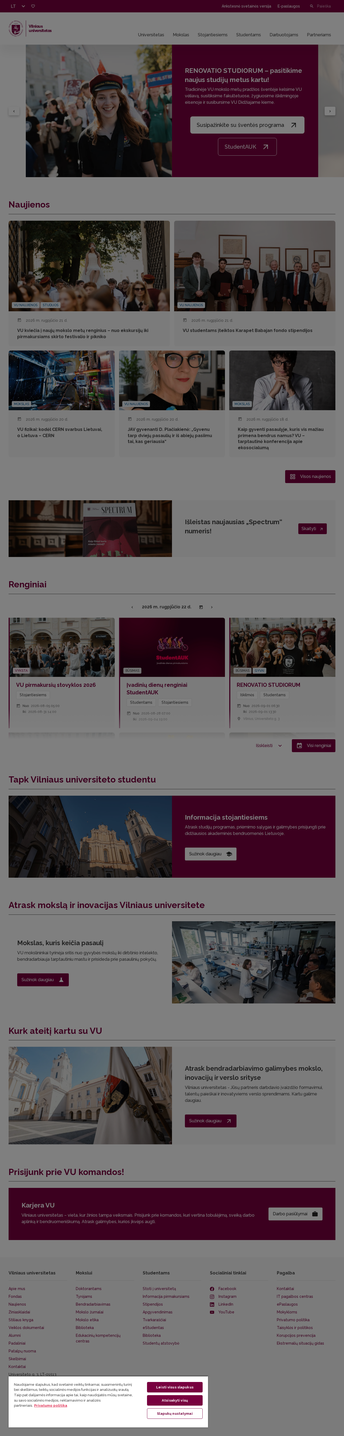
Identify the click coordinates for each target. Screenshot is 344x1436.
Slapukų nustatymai (174, 1414)
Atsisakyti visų (175, 1400)
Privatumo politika (50, 1405)
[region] (108, 1401)
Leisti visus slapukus (175, 1387)
